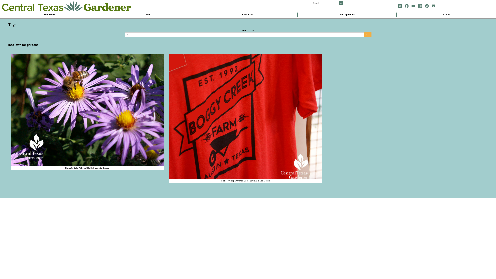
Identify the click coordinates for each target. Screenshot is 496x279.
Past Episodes (347, 15)
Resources (248, 15)
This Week (49, 15)
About (446, 15)
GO (341, 3)
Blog (148, 15)
